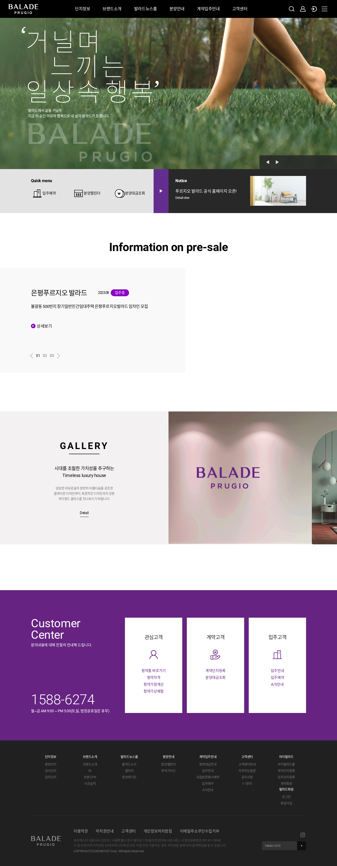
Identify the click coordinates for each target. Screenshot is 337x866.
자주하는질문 (247, 771)
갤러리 (129, 771)
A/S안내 (277, 684)
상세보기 (42, 326)
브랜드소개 (112, 8)
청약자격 (153, 677)
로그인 (286, 797)
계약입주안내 (208, 8)
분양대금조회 (94, 193)
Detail (84, 513)
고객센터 (239, 8)
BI (89, 771)
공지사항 (247, 777)
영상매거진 (129, 777)
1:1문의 (247, 783)
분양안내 (177, 8)
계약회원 (286, 783)
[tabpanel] (168, 93)
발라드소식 (129, 764)
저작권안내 (104, 831)
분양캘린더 (50, 193)
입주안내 (277, 671)
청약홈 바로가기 (153, 671)
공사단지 (50, 771)
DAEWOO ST (274, 838)
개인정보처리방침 (158, 831)
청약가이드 (168, 771)
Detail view (182, 198)
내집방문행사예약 (207, 777)
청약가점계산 (154, 684)
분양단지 (50, 764)
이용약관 (81, 831)
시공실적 (90, 783)
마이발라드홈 (286, 764)
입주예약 (121, 192)
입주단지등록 (286, 777)
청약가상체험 (154, 691)
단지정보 (82, 8)
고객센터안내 (247, 764)
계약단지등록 (215, 671)
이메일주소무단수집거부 (199, 831)
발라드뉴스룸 (145, 8)
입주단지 (50, 777)
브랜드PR (90, 777)
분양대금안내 (208, 764)
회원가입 (286, 803)
